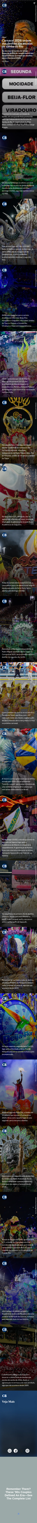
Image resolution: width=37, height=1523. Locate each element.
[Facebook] (16, 1452)
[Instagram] (27, 1452)
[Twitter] (21, 1452)
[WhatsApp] (10, 1452)
